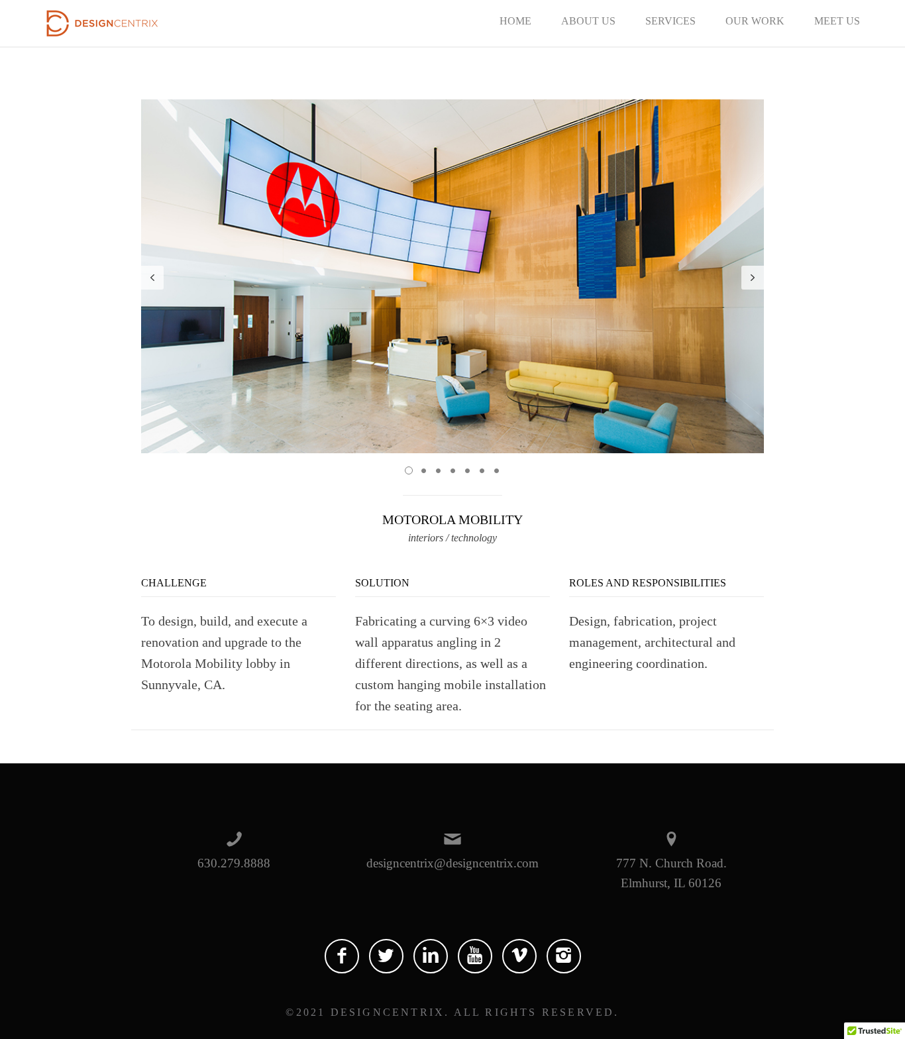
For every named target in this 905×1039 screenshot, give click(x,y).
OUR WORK (754, 21)
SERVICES (670, 21)
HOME (515, 21)
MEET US (837, 21)
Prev (152, 278)
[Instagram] (564, 956)
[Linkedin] (430, 956)
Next (752, 278)
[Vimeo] (519, 956)
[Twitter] (386, 956)
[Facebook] (342, 956)
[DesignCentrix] (102, 22)
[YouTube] (475, 956)
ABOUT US (588, 21)
